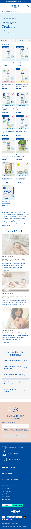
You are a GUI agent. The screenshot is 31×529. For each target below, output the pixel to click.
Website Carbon (17, 505)
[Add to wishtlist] (12, 48)
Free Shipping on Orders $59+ (15, 1)
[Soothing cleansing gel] (8, 75)
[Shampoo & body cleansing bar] (22, 169)
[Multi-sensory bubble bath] (22, 122)
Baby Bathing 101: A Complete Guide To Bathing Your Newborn (13, 260)
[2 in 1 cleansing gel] (22, 53)
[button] (15, 6)
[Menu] (3, 6)
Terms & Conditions (23, 526)
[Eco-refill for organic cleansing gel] (22, 145)
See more (13, 33)
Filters (5, 40)
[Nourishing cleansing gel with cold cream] (22, 75)
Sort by (21, 40)
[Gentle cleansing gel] (8, 53)
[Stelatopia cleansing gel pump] (8, 99)
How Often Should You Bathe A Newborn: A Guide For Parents (14, 297)
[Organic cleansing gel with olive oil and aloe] (8, 145)
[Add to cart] (12, 56)
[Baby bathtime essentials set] (8, 192)
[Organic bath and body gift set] (8, 169)
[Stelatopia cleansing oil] (8, 122)
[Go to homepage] (2, 18)
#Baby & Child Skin (8, 256)
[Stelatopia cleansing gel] (22, 99)
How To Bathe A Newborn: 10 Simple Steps (14, 333)
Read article (5, 270)
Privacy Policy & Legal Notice (8, 526)
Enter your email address (9, 422)
